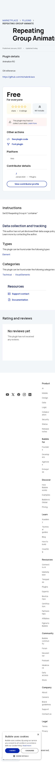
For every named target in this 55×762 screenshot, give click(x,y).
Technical (7, 274)
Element (6, 254)
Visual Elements (22, 274)
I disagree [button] (29, 750)
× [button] (38, 735)
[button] (21, 756)
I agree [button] (12, 750)
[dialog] (22, 745)
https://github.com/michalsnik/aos (19, 76)
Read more (27, 746)
